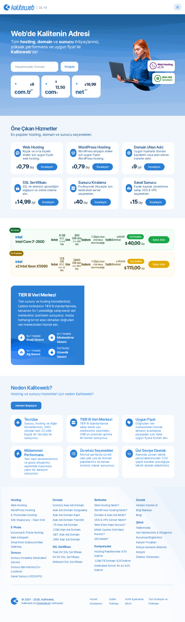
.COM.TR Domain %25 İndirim (112, 560)
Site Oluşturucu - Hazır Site (28, 520)
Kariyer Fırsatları (146, 542)
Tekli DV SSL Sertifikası (67, 552)
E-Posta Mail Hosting (24, 515)
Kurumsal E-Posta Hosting (27, 532)
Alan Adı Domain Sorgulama (70, 510)
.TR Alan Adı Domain (65, 525)
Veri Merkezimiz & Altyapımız (154, 532)
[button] (69, 67)
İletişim (140, 552)
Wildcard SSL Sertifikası (67, 562)
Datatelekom (43, 603)
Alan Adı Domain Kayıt (66, 515)
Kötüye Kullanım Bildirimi (151, 547)
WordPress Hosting (23, 510)
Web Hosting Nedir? (106, 505)
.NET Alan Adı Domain (66, 534)
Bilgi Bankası (144, 510)
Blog (139, 515)
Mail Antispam (19, 537)
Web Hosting (19, 505)
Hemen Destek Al (147, 505)
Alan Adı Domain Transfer (68, 520)
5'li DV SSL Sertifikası (66, 557)
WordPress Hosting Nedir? (110, 510)
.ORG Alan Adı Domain (66, 539)
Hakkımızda (143, 527)
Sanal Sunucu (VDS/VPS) (26, 576)
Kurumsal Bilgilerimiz (149, 537)
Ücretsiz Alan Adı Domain (68, 505)
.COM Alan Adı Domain (67, 529)
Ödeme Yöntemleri (147, 557)
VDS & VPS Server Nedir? (110, 520)
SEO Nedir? (101, 539)
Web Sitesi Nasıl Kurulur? (110, 525)
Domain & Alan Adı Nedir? (110, 515)
